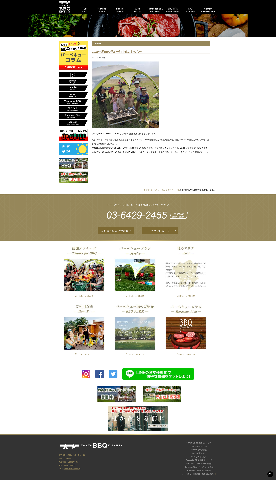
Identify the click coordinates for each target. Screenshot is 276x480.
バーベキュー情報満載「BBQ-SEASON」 (199, 474)
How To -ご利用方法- (120, 9)
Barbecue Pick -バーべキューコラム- (73, 116)
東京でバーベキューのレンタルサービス (162, 190)
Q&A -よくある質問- (199, 457)
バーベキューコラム (186, 327)
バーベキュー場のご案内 (135, 327)
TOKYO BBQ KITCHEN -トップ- (84, 9)
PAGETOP (270, 474)
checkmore (84, 296)
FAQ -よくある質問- (190, 9)
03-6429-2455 (138, 215)
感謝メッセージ (84, 269)
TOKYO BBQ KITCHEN (91, 446)
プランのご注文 (160, 230)
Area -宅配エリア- (137, 9)
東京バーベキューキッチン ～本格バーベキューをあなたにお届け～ (67, 7)
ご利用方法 (84, 327)
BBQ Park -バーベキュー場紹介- (173, 9)
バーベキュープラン (135, 269)
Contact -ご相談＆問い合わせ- (208, 9)
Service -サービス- (102, 9)
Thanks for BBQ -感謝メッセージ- (155, 9)
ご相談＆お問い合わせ (116, 230)
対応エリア (186, 269)
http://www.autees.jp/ (72, 469)
